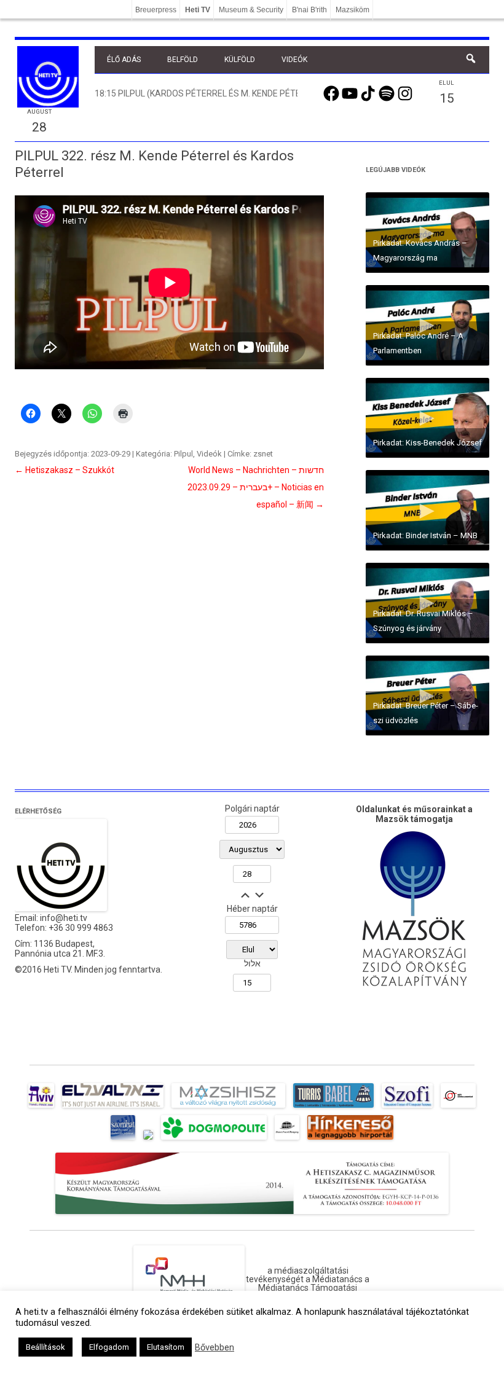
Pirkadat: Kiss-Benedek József (427, 442)
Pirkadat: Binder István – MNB (425, 535)
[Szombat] (123, 1140)
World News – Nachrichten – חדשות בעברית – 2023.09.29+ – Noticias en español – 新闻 (255, 487)
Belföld (182, 59)
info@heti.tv (63, 918)
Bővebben (214, 1347)
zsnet (263, 453)
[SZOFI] (407, 1108)
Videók (294, 59)
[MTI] (458, 1108)
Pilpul (183, 453)
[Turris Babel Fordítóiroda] (333, 1108)
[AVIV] (41, 1108)
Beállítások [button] (45, 1347)
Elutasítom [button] (165, 1347)
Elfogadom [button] (109, 1347)
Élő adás (124, 59)
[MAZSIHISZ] (228, 1108)
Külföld (239, 59)
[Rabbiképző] (148, 1140)
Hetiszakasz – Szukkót (64, 470)
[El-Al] (113, 1108)
